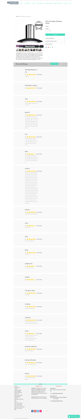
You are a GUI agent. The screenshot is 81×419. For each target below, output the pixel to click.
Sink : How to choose (18, 408)
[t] (38, 411)
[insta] (41, 411)
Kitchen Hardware (17, 391)
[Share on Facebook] (46, 47)
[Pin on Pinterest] (48, 47)
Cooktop (15, 388)
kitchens (33, 54)
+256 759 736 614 (55, 393)
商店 (15, 409)
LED (34, 59)
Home (17, 16)
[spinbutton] (48, 31)
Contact (15, 386)
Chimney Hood (17, 387)
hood (18, 56)
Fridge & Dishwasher (18, 392)
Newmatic (19, 52)
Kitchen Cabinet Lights (18, 395)
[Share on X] (52, 47)
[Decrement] (46, 31)
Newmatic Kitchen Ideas (18, 399)
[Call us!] (43, 411)
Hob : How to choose (18, 404)
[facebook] (32, 411)
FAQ (15, 400)
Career (15, 401)
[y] (35, 411)
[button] (54, 64)
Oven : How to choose (18, 405)
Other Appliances (17, 396)
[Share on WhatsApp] (50, 47)
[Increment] (49, 31)
